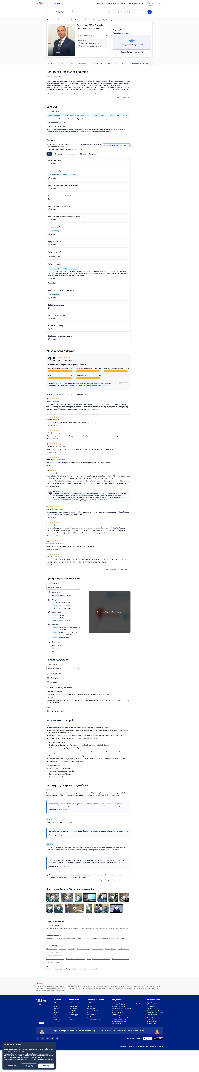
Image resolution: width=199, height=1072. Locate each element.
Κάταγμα (49, 969)
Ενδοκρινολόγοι (74, 1016)
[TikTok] (57, 1038)
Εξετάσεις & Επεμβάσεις (88, 154)
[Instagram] (42, 1038)
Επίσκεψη (58, 154)
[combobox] (76, 12)
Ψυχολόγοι (72, 1012)
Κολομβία (120, 1030)
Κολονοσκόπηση (91, 1005)
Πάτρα (55, 1014)
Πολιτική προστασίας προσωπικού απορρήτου (149, 1046)
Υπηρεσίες (70, 63)
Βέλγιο (109, 1030)
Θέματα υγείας (71, 154)
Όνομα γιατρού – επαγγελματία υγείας (123, 1008)
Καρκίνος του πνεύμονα (94, 1019)
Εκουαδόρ (127, 1030)
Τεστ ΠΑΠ (89, 1006)
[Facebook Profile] (53, 651)
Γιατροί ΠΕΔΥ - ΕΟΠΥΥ (118, 1005)
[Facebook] (37, 1038)
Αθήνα (55, 1003)
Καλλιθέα (56, 1012)
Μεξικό (114, 1030)
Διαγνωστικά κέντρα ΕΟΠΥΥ (120, 1018)
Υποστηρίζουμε (151, 1023)
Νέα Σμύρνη (57, 1019)
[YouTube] (52, 1038)
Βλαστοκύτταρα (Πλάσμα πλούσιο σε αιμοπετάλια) (72, 969)
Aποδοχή (46, 1066)
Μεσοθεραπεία (51, 949)
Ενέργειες (150, 1019)
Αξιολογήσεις (82, 63)
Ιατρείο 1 (116, 26)
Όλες (49, 154)
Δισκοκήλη (71, 949)
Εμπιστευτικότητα (152, 1021)
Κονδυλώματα (91, 1003)
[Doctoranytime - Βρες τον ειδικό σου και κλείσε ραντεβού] (47, 20)
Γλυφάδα (56, 1016)
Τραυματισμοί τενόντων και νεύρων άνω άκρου (108, 939)
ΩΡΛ (70, 1003)
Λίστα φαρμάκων (117, 1023)
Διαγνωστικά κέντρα (118, 1016)
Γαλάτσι (88, 20)
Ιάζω (89, 959)
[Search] (149, 12)
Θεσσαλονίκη (57, 1005)
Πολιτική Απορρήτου (15, 1056)
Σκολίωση (87, 939)
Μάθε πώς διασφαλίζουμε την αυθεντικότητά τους (88, 386)
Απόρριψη (29, 1066)
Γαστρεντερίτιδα (91, 1008)
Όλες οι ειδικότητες (117, 1012)
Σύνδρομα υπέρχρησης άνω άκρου (70, 939)
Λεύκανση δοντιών (92, 1010)
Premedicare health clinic (55, 959)
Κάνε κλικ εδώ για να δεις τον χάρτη (110, 612)
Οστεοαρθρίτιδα (110, 949)
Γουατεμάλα (134, 1030)
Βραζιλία (141, 1030)
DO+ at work (151, 1006)
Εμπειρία (60, 63)
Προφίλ (51, 63)
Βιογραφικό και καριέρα (141, 63)
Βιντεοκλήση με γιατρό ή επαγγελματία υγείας (126, 1003)
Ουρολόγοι (72, 1018)
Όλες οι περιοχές (117, 1010)
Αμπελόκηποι (57, 1010)
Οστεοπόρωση (51, 939)
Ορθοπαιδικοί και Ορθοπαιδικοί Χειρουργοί (67, 20)
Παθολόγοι (72, 1010)
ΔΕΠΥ (88, 1012)
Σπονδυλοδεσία (123, 949)
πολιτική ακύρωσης (53, 702)
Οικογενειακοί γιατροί (118, 1006)
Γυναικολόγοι (73, 1006)
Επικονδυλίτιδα (97, 949)
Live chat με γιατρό (152, 1008)
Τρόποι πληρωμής (122, 63)
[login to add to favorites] (72, 26)
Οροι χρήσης (124, 1046)
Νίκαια (55, 1018)
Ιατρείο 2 (124, 26)
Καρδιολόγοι (73, 1019)
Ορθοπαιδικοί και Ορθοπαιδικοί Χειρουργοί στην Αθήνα (65, 929)
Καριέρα (149, 1016)
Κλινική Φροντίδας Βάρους (155, 1012)
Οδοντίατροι (73, 1008)
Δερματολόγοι (73, 1005)
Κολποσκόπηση (91, 1014)
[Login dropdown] (150, 3)
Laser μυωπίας (91, 1016)
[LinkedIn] (47, 1038)
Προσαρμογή (12, 1066)
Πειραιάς (56, 1006)
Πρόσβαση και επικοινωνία (101, 63)
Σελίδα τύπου (151, 1018)
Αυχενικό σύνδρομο (83, 949)
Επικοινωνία (151, 1005)
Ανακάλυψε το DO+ (153, 1010)
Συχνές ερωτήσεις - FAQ (119, 1019)
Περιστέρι (56, 1008)
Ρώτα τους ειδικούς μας (119, 1021)
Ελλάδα (103, 1030)
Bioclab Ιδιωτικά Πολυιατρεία (75, 959)
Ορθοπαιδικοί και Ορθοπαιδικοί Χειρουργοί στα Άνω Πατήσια (107, 929)
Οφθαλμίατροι (73, 1014)
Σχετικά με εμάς (152, 1003)
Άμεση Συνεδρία (152, 1014)
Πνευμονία (90, 1018)
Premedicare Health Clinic (101, 959)
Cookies (131, 1046)
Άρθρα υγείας (116, 1014)
